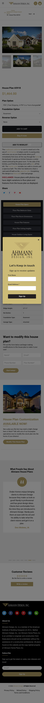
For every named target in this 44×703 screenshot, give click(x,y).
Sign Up (22, 296)
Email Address (13, 284)
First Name (12, 275)
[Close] (38, 239)
